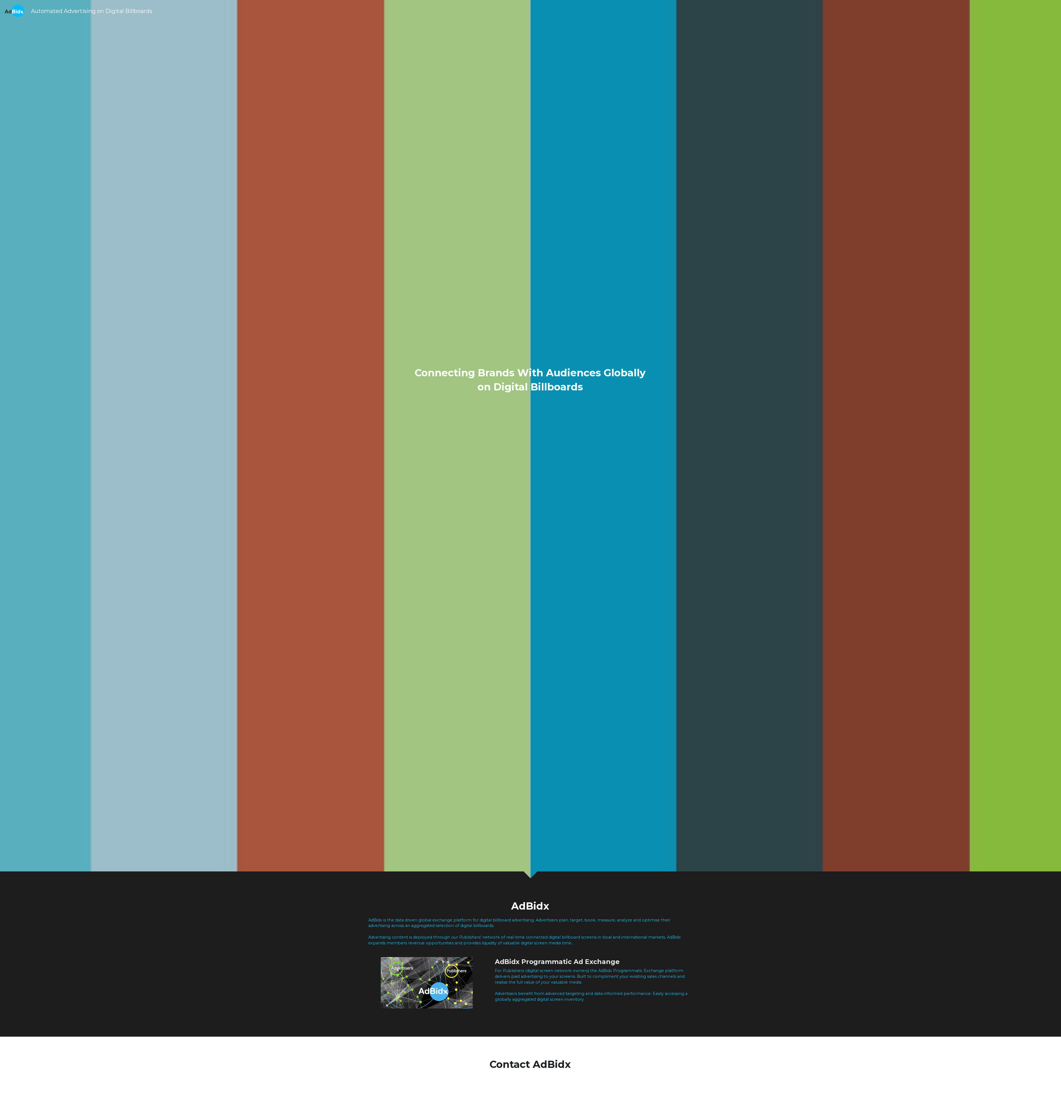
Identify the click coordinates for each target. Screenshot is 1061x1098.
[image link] (15, 10)
